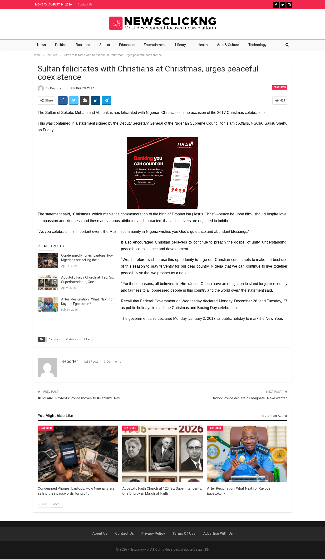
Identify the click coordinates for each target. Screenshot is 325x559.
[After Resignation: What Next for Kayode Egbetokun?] (48, 304)
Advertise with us (218, 533)
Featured (280, 87)
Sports (104, 45)
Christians (55, 339)
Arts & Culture (228, 45)
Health (203, 45)
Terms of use (184, 533)
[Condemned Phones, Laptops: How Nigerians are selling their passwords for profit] (48, 261)
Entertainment (155, 45)
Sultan (87, 339)
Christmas (72, 339)
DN (207, 549)
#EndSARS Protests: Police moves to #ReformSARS (79, 398)
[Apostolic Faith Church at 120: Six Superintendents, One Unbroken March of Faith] (48, 282)
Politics (61, 45)
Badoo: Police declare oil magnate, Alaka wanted (249, 398)
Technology (257, 45)
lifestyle (181, 45)
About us (100, 533)
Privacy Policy (153, 533)
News (41, 45)
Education (127, 45)
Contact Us (85, 4)
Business (83, 45)
